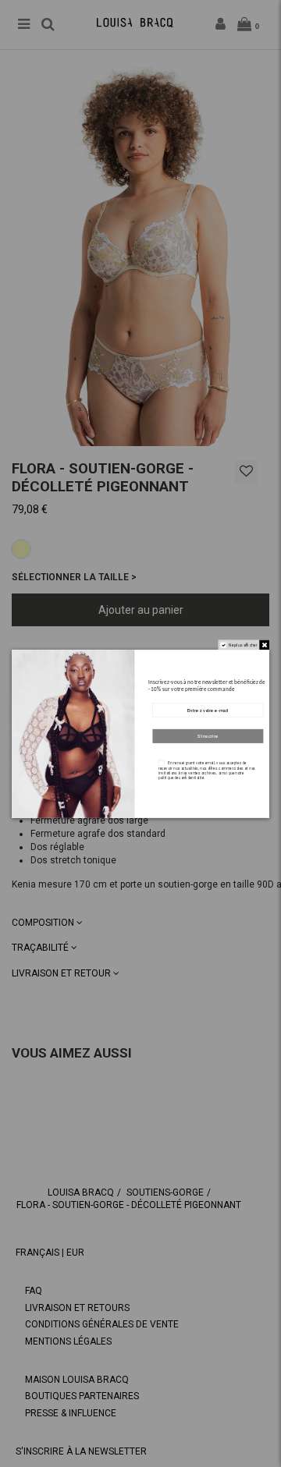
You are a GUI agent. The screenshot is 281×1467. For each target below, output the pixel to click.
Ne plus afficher (243, 644)
